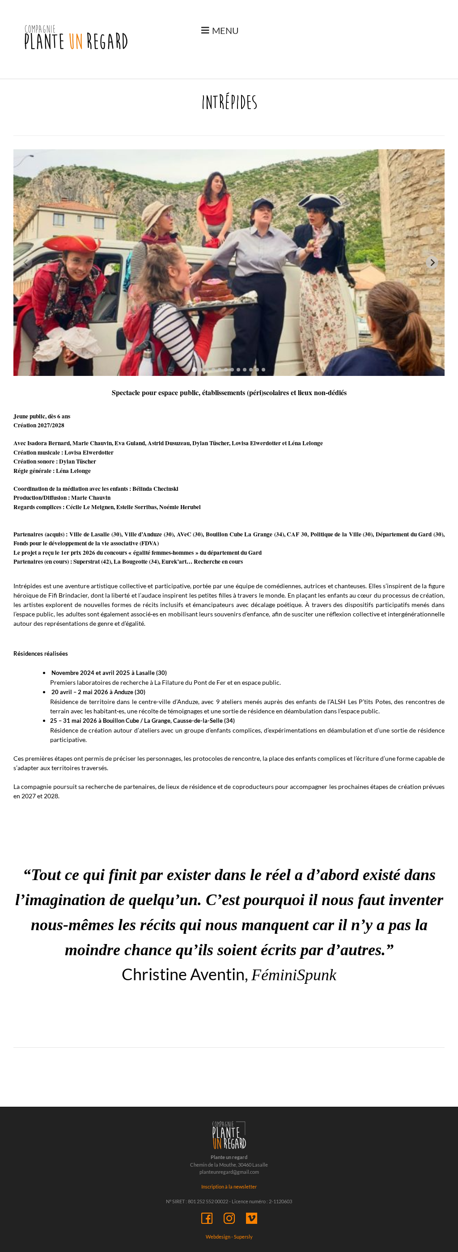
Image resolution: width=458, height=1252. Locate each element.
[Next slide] (432, 262)
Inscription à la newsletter (229, 1186)
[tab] (194, 369)
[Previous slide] (26, 262)
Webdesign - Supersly (229, 1236)
